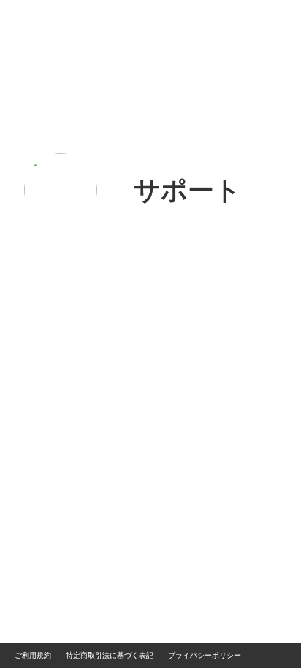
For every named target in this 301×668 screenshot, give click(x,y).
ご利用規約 (33, 655)
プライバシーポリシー (204, 655)
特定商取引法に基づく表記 (109, 655)
